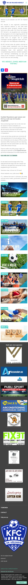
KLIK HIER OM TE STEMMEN (9, 155)
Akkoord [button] (21, 582)
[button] (26, 414)
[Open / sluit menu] (26, 2)
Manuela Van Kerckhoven (7, 571)
